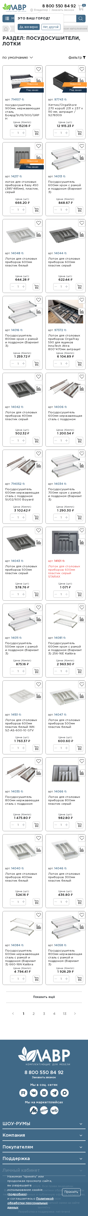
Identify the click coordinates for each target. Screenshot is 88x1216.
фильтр (75, 57)
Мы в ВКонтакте (34, 1093)
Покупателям (17, 1147)
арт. (13, 99)
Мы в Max (65, 1093)
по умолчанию (15, 57)
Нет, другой (50, 27)
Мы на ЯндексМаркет (34, 1110)
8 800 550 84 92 (44, 1073)
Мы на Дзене (44, 1093)
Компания (13, 1135)
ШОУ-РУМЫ (16, 1124)
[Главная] (6, 29)
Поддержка (16, 1159)
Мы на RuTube (23, 1093)
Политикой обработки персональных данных (30, 1203)
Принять (71, 1192)
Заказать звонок (62, 10)
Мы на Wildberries (54, 1110)
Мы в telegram (54, 1093)
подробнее (17, 1194)
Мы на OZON (44, 1110)
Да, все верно (29, 27)
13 (64, 1013)
